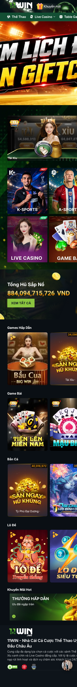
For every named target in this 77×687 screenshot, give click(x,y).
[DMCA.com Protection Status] (12, 666)
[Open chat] (67, 665)
